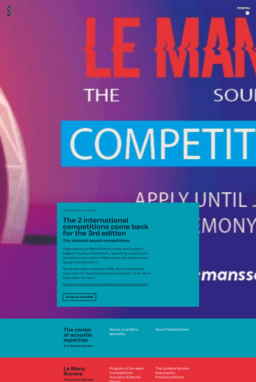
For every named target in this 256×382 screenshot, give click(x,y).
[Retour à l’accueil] (9, 15)
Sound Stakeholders (172, 329)
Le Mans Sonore (72, 210)
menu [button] (243, 8)
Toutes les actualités (79, 297)
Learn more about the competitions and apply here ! (105, 284)
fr (247, 13)
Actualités (90, 210)
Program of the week (126, 368)
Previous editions (169, 377)
